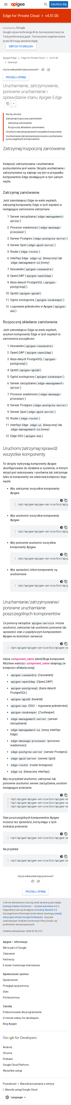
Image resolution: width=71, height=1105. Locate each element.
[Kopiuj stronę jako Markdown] (8, 104)
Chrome (7, 1053)
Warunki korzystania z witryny (37, 1083)
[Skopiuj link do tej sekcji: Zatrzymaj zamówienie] (43, 193)
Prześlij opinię (16, 77)
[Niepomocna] (48, 69)
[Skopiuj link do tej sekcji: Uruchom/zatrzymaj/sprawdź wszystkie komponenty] (48, 454)
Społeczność (10, 979)
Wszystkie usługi (12, 1070)
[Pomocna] (43, 69)
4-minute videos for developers (21, 1018)
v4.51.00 (51, 16)
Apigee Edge (10, 57)
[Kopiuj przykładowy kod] (66, 500)
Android (7, 1047)
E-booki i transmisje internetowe (21, 965)
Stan (5, 991)
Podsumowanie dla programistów (22, 1012)
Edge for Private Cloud (21, 16)
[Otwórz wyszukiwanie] (46, 4)
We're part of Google (14, 947)
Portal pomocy (11, 997)
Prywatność (10, 1083)
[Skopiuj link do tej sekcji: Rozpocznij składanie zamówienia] (60, 322)
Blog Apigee (10, 1023)
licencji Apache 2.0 (47, 909)
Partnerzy (8, 959)
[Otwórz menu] (5, 4)
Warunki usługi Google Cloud (21, 1089)
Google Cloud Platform (16, 1064)
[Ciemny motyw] (61, 500)
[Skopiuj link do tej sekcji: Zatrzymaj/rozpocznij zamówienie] (6, 155)
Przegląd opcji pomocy (16, 985)
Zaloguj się (59, 4)
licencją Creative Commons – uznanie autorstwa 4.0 (30, 906)
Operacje (12, 62)
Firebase (8, 1058)
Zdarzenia (9, 953)
